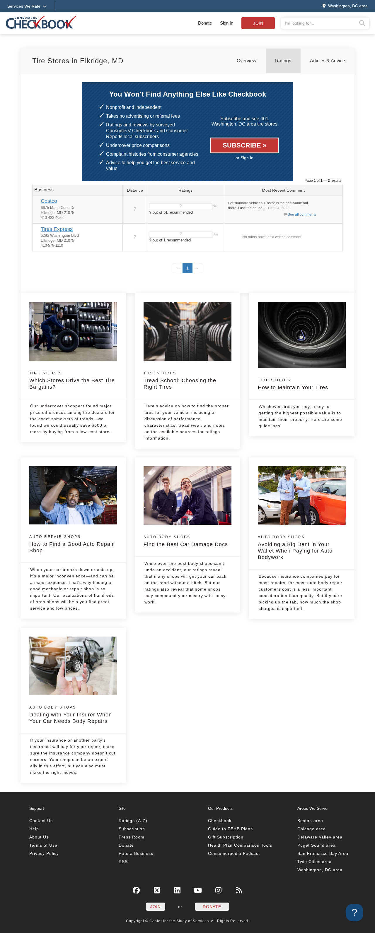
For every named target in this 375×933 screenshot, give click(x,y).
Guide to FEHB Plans (230, 828)
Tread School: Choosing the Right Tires (180, 380)
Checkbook (219, 820)
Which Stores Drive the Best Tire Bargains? (72, 380)
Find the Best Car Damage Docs (186, 541)
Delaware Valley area (319, 837)
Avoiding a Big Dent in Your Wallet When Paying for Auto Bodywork (295, 547)
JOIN (155, 906)
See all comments (302, 214)
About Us (39, 837)
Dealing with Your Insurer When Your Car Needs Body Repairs (70, 714)
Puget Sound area (316, 845)
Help (34, 828)
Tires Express (57, 229)
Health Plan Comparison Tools (240, 845)
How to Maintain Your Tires (293, 384)
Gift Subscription (225, 837)
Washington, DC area (319, 869)
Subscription (132, 828)
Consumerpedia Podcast (234, 853)
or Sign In (244, 157)
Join (258, 23)
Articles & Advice (327, 60)
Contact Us (41, 820)
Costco (49, 201)
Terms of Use (43, 845)
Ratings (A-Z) (133, 820)
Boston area (310, 820)
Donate (205, 22)
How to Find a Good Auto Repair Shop (71, 544)
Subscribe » (244, 145)
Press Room (131, 837)
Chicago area (311, 828)
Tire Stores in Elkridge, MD (77, 61)
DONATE (212, 906)
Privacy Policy (44, 853)
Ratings (283, 60)
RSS (123, 861)
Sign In (226, 22)
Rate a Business (136, 853)
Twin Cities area (314, 861)
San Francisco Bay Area (322, 853)
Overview (246, 60)
